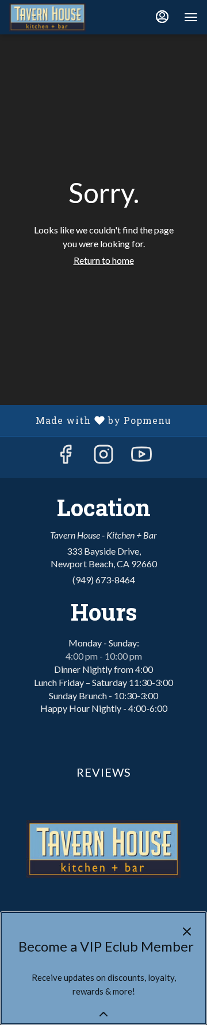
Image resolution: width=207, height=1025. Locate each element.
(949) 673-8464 (103, 579)
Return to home (104, 260)
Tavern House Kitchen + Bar (103, 849)
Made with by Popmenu (90, 419)
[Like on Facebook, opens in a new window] (65, 456)
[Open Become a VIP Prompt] (103, 1014)
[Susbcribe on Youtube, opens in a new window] (141, 456)
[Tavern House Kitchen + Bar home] (61, 17)
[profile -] (162, 17)
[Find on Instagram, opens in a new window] (103, 456)
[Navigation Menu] (191, 17)
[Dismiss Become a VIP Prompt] (187, 931)
